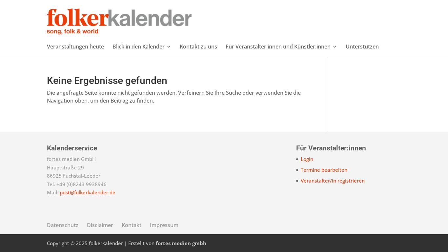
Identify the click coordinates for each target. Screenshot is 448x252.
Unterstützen (362, 47)
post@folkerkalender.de (87, 192)
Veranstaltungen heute (75, 47)
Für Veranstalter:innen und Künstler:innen (278, 47)
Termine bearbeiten (324, 169)
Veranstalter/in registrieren (333, 180)
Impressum (164, 225)
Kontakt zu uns (198, 47)
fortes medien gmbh (181, 243)
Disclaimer (100, 225)
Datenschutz (62, 225)
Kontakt (131, 225)
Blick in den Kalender (138, 47)
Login (307, 159)
